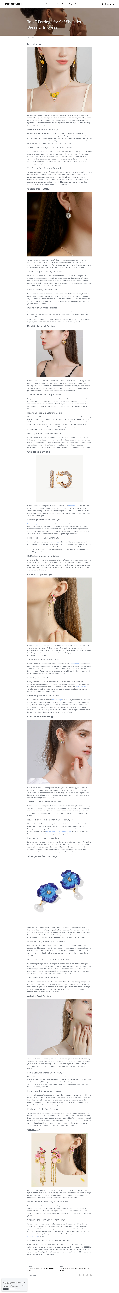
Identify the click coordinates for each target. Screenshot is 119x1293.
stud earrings (80, 136)
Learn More (15, 1286)
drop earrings (37, 645)
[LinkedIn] (87, 1275)
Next (61, 1266)
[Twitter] (83, 1275)
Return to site (32, 1275)
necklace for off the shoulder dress (58, 831)
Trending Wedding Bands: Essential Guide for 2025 (41, 1269)
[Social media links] (102, 4)
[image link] (14, 4)
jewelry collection (82, 687)
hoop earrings (73, 506)
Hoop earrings (32, 524)
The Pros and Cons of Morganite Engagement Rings (75, 1269)
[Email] (91, 1275)
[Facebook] (80, 1275)
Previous (30, 1266)
